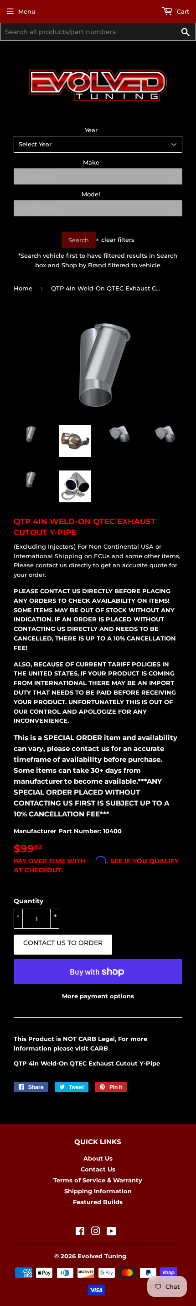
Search (78, 240)
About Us (98, 1158)
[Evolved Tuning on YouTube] (111, 1232)
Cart (182, 11)
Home (23, 288)
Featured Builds (98, 1202)
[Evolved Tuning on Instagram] (95, 1232)
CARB (99, 1048)
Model (91, 194)
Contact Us (98, 1169)
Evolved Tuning (101, 1256)
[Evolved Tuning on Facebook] (80, 1232)
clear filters (115, 239)
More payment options (98, 996)
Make (91, 162)
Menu (27, 11)
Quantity (28, 901)
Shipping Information (98, 1191)
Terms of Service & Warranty (97, 1180)
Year (91, 130)
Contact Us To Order (63, 943)
